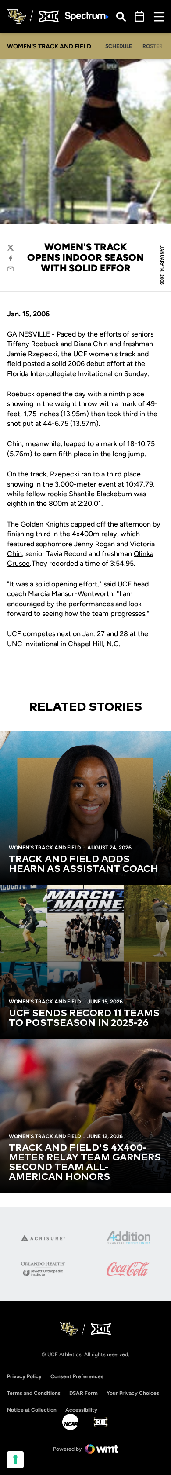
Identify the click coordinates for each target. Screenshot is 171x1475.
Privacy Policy (24, 1376)
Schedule (118, 46)
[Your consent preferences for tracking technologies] (15, 1459)
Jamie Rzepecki (32, 354)
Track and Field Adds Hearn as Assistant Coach (83, 864)
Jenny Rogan (94, 544)
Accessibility (81, 1409)
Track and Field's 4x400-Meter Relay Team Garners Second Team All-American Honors (85, 1162)
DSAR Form (83, 1393)
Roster (152, 46)
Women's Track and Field (45, 848)
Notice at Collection (32, 1410)
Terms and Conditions (34, 1393)
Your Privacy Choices (133, 1393)
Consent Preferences (76, 1376)
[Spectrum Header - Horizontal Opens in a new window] (87, 16)
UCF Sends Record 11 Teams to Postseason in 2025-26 (84, 1018)
